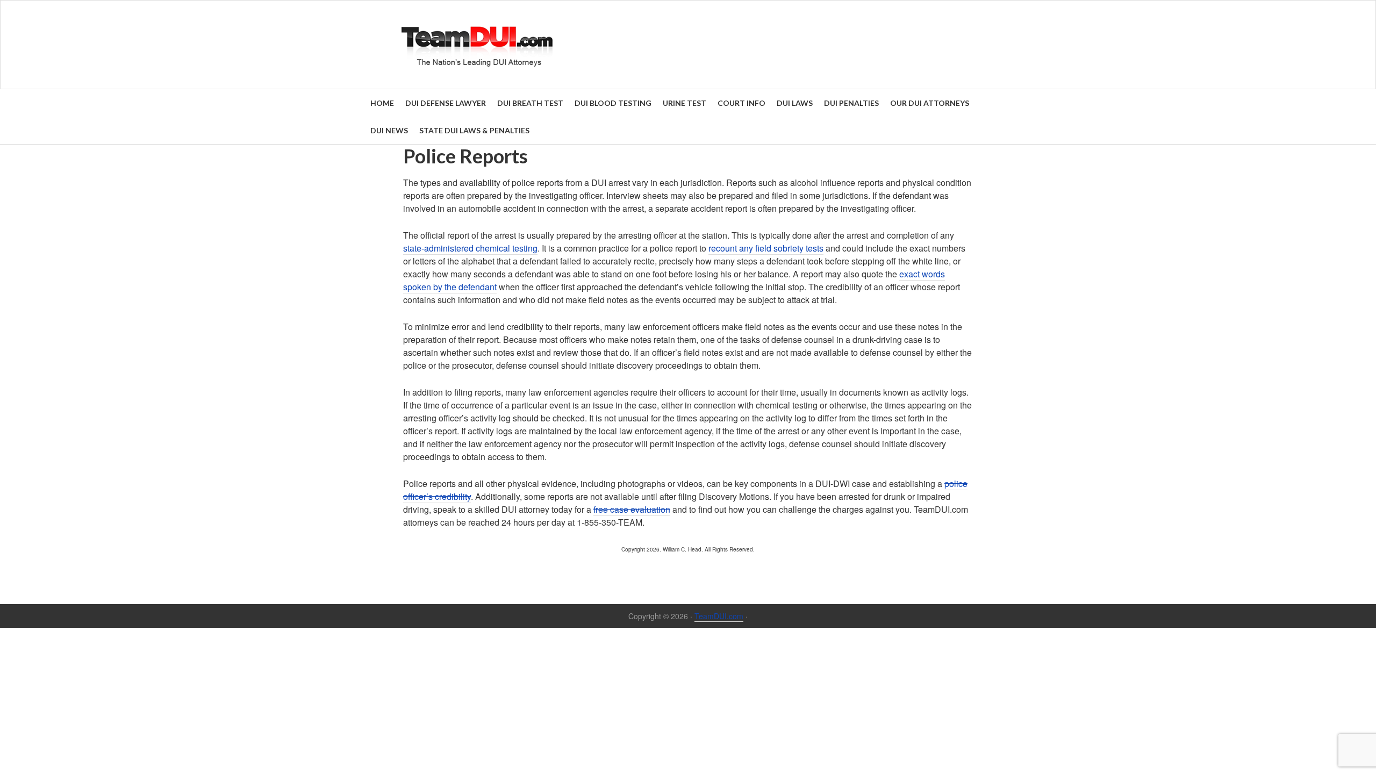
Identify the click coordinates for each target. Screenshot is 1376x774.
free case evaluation (631, 509)
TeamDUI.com (718, 616)
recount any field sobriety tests (765, 248)
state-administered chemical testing (470, 248)
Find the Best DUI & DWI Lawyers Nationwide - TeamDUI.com (688, 45)
